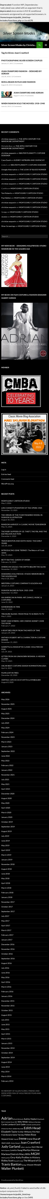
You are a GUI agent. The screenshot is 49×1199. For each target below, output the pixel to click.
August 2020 (6, 798)
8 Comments (18, 85)
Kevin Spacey (5, 1150)
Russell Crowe (18, 1161)
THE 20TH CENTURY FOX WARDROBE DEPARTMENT (20, 140)
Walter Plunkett (12, 1168)
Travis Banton (11, 1164)
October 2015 (7, 1010)
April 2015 (5, 1034)
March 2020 (6, 812)
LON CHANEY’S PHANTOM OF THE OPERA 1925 (21, 508)
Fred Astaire (6, 1135)
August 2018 (6, 869)
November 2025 (8, 704)
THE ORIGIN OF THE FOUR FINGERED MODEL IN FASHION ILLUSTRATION (21, 516)
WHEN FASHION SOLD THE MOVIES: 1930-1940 (23, 103)
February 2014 (7, 1081)
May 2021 (5, 784)
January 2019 (6, 859)
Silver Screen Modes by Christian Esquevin (18, 45)
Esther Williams (25, 1132)
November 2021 (8, 775)
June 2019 (5, 841)
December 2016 (7, 944)
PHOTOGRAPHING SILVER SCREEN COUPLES (21, 60)
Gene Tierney (18, 1135)
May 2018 (5, 878)
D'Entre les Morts (6, 1129)
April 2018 (5, 883)
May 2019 (5, 845)
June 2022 (5, 756)
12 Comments (16, 76)
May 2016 (5, 977)
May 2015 (5, 1029)
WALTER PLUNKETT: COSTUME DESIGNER (28, 165)
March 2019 (6, 855)
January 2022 (6, 770)
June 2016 (5, 973)
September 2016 (8, 958)
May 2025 (5, 713)
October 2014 (7, 1053)
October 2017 (7, 907)
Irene (23, 1138)
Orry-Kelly (15, 1157)
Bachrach (41, 1119)
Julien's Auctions (26, 1147)
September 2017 (8, 911)
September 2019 (8, 826)
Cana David (6, 160)
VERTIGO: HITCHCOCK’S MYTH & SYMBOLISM (21, 680)
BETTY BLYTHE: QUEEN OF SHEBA (15, 560)
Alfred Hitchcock (18, 1119)
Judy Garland (10, 1146)
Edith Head (32, 1128)
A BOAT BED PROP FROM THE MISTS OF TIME (20, 630)
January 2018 (6, 897)
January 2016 (6, 996)
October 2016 (7, 954)
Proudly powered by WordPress (12, 1180)
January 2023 (6, 746)
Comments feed (7, 479)
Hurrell (16, 1139)
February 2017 (7, 935)
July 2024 (5, 723)
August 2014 (6, 1062)
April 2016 (5, 982)
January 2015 (6, 1043)
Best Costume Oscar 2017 (9, 1122)
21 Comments (17, 106)
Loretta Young (16, 1150)
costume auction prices (33, 1124)
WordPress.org (7, 484)
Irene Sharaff (33, 1138)
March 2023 (6, 742)
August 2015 (6, 1015)
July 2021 (5, 779)
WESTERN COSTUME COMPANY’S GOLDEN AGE (21, 583)
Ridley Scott (7, 1160)
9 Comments (29, 96)
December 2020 (7, 793)
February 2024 (7, 732)
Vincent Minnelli (34, 1165)
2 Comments (18, 63)
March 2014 (6, 1076)
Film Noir (36, 1132)
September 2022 (8, 751)
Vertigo (24, 1165)
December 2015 (7, 1001)
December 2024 (7, 718)
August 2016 (6, 963)
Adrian (7, 1118)
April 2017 (5, 925)
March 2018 (6, 888)
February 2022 (7, 765)
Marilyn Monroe (31, 1150)
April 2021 (5, 789)
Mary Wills (24, 1154)
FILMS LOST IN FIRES (9, 673)
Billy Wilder (23, 1122)
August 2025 (6, 709)
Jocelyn (4, 217)
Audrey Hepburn (31, 1119)
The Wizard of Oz (32, 1160)
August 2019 (6, 831)
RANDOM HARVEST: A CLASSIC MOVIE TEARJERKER (23, 524)
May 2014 (5, 1071)
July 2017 (5, 916)
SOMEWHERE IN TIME (10, 607)
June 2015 (5, 1024)
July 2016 (5, 968)
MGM (35, 1154)
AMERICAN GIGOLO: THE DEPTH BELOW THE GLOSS (23, 567)
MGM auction (5, 1158)
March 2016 (6, 987)
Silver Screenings (8, 226)
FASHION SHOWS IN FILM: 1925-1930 (17, 590)
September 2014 (8, 1057)
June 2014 (5, 1067)
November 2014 (8, 1048)
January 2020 (6, 817)
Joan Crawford (30, 1142)
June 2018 (5, 874)
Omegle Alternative (9, 169)
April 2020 (5, 808)
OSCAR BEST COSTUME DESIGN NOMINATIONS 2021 (23, 666)
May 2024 (5, 728)
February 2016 (7, 991)
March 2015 (6, 1038)
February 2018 (7, 892)
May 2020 (5, 803)
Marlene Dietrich (10, 1154)
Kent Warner (37, 1147)
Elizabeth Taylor (9, 1131)
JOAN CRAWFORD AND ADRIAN (28, 92)
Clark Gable (20, 1124)
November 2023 (8, 737)
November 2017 (8, 902)
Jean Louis (5, 1143)
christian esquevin (8, 139)
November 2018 (8, 864)
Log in (3, 469)
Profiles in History (31, 1157)
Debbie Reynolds (18, 1129)
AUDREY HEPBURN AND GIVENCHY (29, 160)
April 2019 (5, 850)
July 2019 (5, 836)
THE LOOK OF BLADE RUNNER (33, 169)
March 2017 (6, 930)
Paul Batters (6, 198)
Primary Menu (46, 45)
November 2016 (8, 949)
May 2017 (5, 921)
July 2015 (5, 1020)
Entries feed (6, 474)
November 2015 (8, 1006)
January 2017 (6, 940)
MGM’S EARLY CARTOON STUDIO (33, 174)
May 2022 (5, 761)
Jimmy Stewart (15, 1143)
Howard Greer (7, 1139)
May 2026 (5, 699)
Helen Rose (30, 1134)
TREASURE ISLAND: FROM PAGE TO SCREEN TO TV (22, 614)
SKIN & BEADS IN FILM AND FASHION (18, 82)
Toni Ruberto (6, 193)
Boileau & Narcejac (35, 1122)
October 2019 (7, 822)
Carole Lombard (8, 1124)
